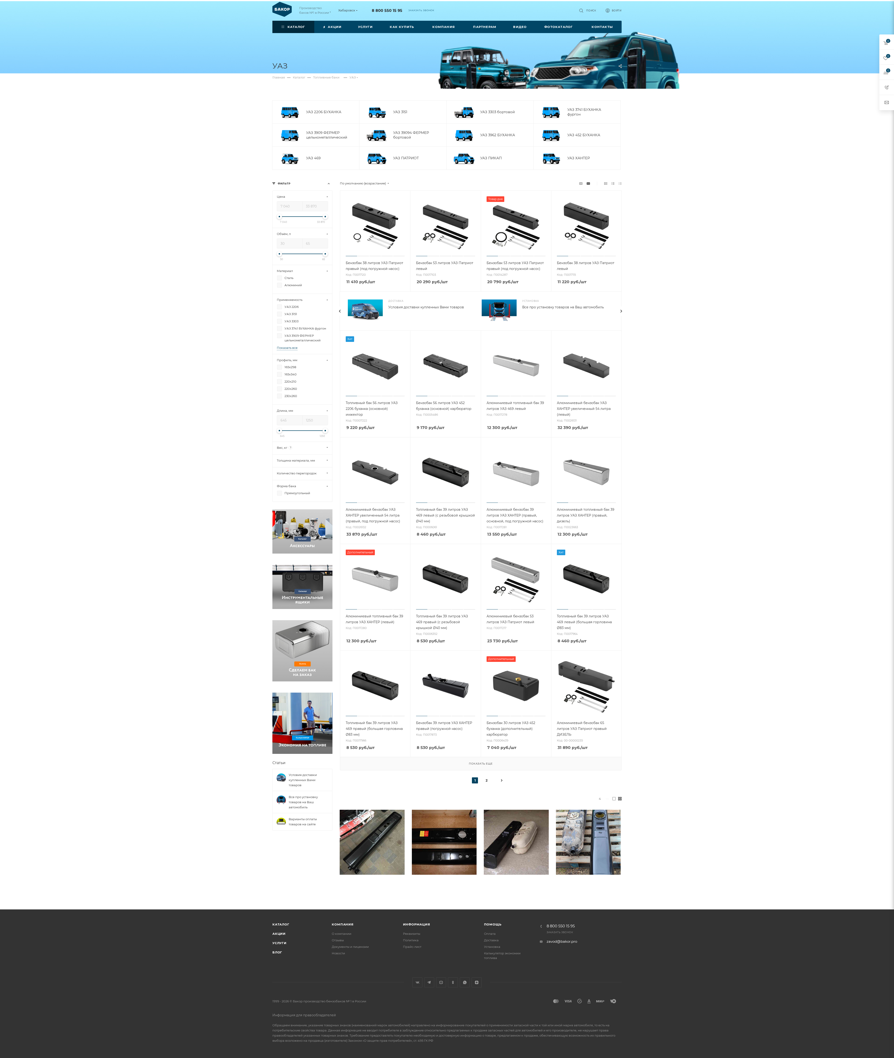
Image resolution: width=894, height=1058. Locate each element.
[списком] (613, 183)
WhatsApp (465, 982)
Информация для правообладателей (304, 1015)
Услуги (279, 943)
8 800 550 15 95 (387, 10)
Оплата (490, 934)
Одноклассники (453, 982)
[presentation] (339, 311)
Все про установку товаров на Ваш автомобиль (563, 307)
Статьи (278, 763)
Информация (416, 924)
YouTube (441, 982)
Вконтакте (417, 982)
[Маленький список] (581, 183)
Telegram (429, 982)
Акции (279, 934)
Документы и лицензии (350, 947)
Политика (411, 940)
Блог (277, 952)
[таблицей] (620, 183)
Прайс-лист (412, 947)
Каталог (280, 924)
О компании (341, 934)
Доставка (491, 940)
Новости (338, 953)
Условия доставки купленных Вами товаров (426, 307)
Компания (342, 924)
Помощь (492, 924)
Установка (492, 947)
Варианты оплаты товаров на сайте (303, 821)
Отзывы (338, 940)
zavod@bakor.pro (562, 941)
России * (324, 12)
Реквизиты (411, 934)
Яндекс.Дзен (477, 982)
